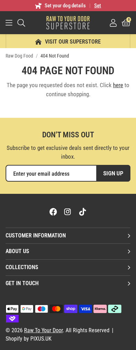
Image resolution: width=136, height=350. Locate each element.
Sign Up (113, 173)
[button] (126, 22)
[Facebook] (53, 211)
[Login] (113, 22)
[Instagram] (68, 211)
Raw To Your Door (68, 22)
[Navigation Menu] (9, 22)
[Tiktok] (82, 211)
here (118, 85)
